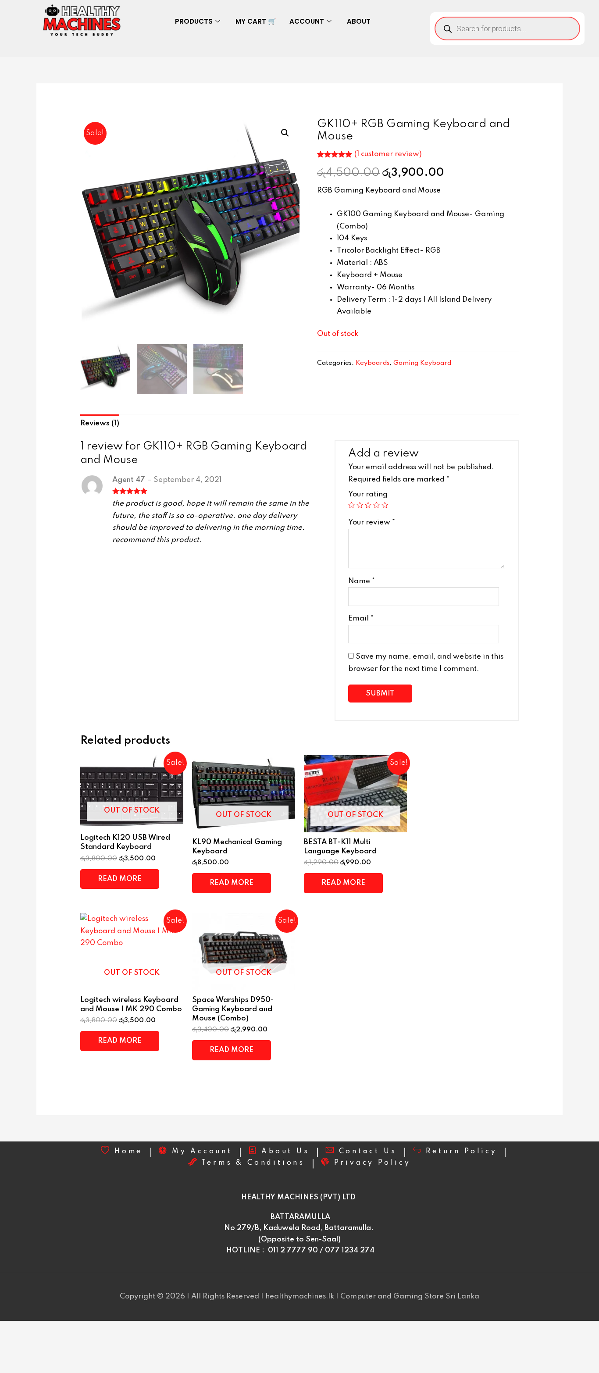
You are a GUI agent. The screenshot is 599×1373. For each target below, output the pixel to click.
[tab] (99, 423)
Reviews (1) (99, 423)
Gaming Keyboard (422, 363)
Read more (120, 879)
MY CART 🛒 (255, 21)
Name (361, 581)
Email (361, 618)
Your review (371, 522)
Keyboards (372, 363)
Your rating (368, 494)
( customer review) (388, 154)
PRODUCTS (194, 21)
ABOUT (359, 21)
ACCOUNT (306, 21)
